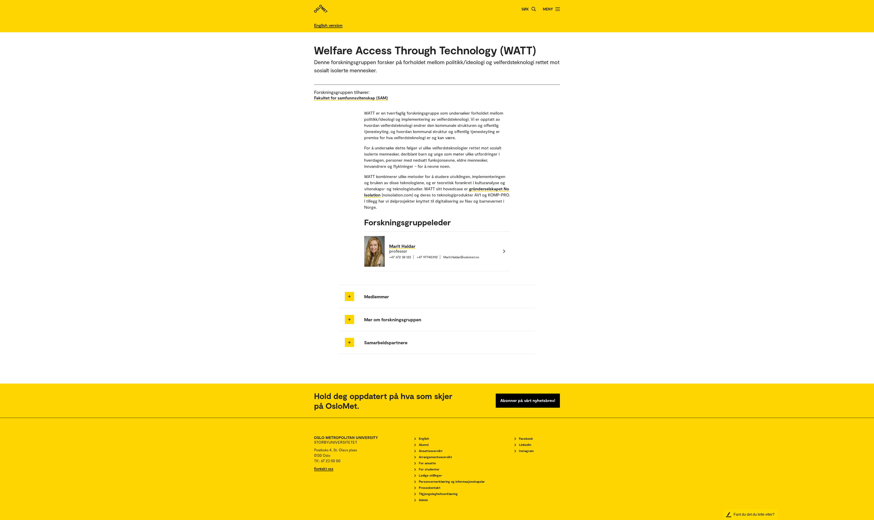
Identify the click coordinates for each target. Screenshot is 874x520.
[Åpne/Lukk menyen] (557, 9)
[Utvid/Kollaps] (349, 296)
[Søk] (533, 9)
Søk (525, 9)
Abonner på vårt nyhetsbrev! (527, 400)
